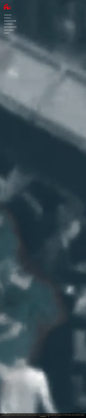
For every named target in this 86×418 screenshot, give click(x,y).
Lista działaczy (8, 24)
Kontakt (6, 33)
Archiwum (7, 18)
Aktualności (7, 15)
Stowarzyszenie (9, 30)
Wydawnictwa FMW (10, 21)
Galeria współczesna (10, 27)
